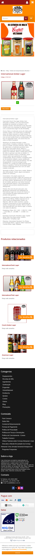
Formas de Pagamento (9, 427)
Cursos (5, 399)
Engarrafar (6, 387)
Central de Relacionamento (11, 424)
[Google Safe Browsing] (20, 519)
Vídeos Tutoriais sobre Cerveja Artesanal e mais (18, 441)
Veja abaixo (5, 108)
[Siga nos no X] (16, 488)
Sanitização (6, 384)
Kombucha (6, 393)
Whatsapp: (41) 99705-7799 (10, 481)
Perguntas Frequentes (9, 449)
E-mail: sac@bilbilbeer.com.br (11, 483)
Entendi (17, 553)
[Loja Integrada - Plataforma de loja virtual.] (17, 540)
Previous (3, 45)
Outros (5, 401)
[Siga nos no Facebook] (13, 488)
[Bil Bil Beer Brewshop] (17, 10)
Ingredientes (7, 382)
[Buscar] (26, 18)
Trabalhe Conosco (8, 438)
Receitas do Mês (8, 379)
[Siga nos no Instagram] (21, 488)
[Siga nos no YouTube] (19, 488)
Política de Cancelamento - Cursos (13, 435)
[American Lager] (17, 347)
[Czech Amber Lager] (17, 317)
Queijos (5, 396)
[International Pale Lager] (17, 287)
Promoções (6, 407)
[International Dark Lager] (17, 257)
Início (3, 70)
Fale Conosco (6, 418)
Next (31, 45)
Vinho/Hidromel (8, 390)
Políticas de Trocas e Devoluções (13, 432)
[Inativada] (8, 522)
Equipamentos (7, 376)
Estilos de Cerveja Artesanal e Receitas (19, 70)
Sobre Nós (5, 421)
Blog (7, 70)
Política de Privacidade (9, 430)
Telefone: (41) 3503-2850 (9, 479)
